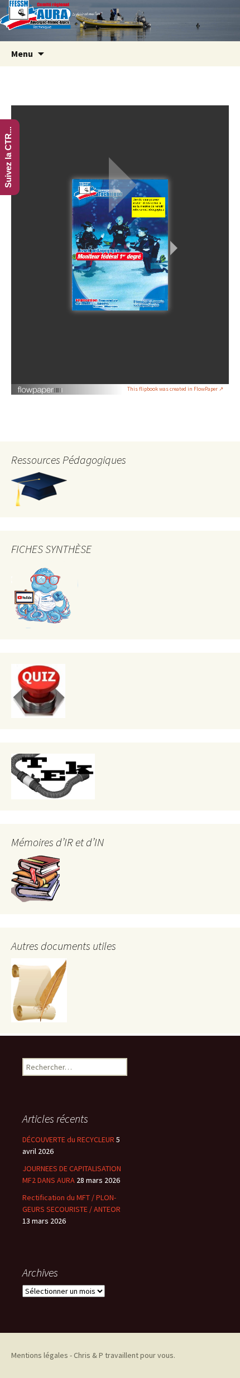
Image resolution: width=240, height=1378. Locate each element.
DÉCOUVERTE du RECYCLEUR (68, 1139)
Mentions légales (39, 1355)
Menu (22, 53)
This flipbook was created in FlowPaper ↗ (175, 388)
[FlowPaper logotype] (40, 385)
